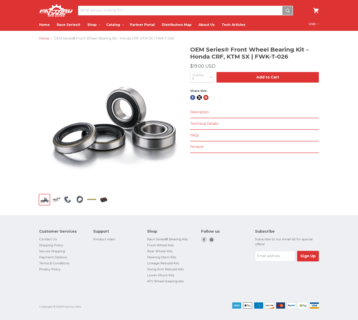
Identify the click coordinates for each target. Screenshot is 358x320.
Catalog (113, 25)
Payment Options (53, 257)
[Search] (287, 10)
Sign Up (308, 256)
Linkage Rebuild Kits (163, 263)
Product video (104, 239)
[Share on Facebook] (192, 97)
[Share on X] (199, 97)
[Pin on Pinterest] (205, 97)
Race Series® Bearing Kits (167, 239)
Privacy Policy (49, 269)
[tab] (254, 112)
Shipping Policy (51, 245)
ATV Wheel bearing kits (165, 281)
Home (44, 25)
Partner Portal (142, 25)
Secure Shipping (52, 251)
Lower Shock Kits (160, 275)
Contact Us (48, 239)
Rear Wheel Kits (159, 251)
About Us (206, 25)
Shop (92, 25)
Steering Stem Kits (161, 257)
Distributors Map (176, 25)
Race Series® (68, 25)
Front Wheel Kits (160, 245)
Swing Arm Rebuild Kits (165, 269)
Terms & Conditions (54, 263)
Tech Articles (233, 25)
